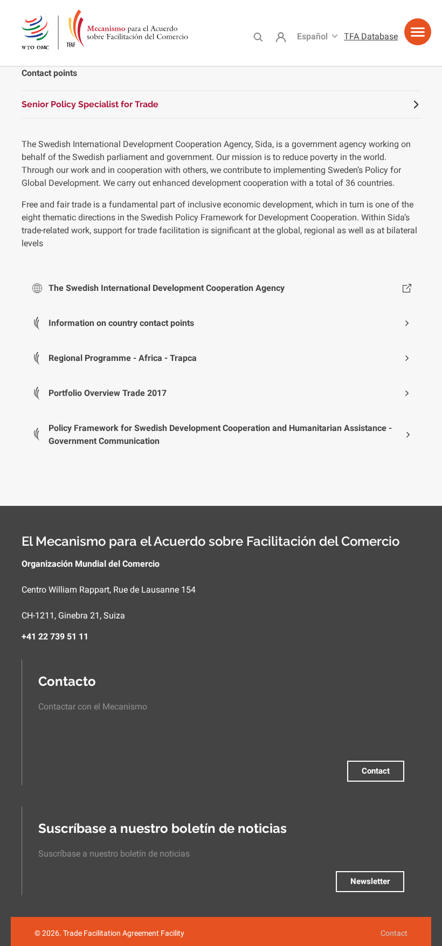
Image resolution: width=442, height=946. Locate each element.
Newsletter (370, 881)
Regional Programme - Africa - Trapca (123, 358)
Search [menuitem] (258, 36)
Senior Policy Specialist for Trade (90, 104)
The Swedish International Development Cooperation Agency (167, 288)
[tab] (221, 104)
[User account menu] (281, 37)
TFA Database (371, 36)
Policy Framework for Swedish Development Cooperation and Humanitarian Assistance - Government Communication (220, 434)
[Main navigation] (418, 36)
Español (312, 36)
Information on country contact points (121, 323)
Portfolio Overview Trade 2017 (108, 393)
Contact (376, 771)
